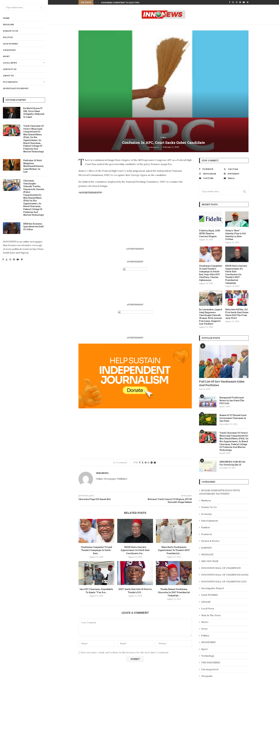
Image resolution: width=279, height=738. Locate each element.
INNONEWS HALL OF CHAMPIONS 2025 (223, 581)
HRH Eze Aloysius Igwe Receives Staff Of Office (33, 226)
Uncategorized (209, 669)
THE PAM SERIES (210, 662)
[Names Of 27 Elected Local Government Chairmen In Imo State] (208, 419)
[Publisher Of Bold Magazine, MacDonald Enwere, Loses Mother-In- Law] (11, 165)
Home (6, 18)
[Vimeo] (22, 259)
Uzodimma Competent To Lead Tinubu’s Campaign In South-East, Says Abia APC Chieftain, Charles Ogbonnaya (210, 272)
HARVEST (206, 547)
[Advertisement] (102, 217)
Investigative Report (16, 88)
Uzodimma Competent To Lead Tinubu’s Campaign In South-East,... (96, 550)
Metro (204, 622)
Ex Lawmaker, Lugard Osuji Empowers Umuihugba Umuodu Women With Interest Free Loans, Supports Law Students (210, 316)
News (204, 628)
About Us (8, 75)
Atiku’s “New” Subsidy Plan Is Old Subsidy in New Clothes (235, 235)
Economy (206, 513)
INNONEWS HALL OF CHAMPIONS (221, 567)
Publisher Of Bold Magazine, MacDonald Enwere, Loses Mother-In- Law (33, 166)
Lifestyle (206, 601)
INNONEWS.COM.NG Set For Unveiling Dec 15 (232, 463)
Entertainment (209, 520)
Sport (6, 56)
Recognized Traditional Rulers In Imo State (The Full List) (231, 400)
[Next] (99, 2)
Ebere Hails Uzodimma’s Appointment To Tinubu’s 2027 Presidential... (174, 550)
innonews (154, 147)
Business (206, 500)
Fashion (205, 527)
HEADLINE (8, 24)
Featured (206, 534)
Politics (8, 37)
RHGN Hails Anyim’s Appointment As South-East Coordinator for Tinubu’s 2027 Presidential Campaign (236, 274)
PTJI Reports (10, 82)
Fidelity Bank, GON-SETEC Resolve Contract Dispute (210, 233)
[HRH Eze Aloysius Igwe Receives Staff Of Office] (11, 228)
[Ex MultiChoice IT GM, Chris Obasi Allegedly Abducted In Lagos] (11, 113)
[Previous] (96, 2)
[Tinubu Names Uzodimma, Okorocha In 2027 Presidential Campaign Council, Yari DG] (174, 573)
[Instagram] (10, 259)
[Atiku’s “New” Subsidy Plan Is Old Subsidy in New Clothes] (236, 219)
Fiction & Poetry (210, 540)
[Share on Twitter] (143, 462)
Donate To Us (10, 31)
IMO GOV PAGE (209, 561)
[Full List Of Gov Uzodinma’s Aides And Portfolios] (223, 361)
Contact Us (9, 69)
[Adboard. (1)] (135, 345)
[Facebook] (3, 259)
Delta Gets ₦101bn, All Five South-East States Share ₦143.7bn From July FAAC (236, 313)
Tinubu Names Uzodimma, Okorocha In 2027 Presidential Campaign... (174, 592)
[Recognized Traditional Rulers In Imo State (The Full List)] (208, 402)
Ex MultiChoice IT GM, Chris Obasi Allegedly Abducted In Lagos (33, 112)
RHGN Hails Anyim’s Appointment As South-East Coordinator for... (138, 2)
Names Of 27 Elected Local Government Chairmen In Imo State (232, 418)
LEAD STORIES (10, 43)
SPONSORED (208, 642)
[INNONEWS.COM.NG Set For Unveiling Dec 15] (208, 466)
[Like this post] (136, 462)
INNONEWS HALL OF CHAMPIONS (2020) (224, 574)
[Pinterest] (14, 259)
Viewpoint (9, 50)
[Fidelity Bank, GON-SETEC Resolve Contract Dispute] (210, 219)
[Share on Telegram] (152, 462)
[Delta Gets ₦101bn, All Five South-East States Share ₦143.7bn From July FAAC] (236, 298)
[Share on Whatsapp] (148, 462)
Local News (10, 62)
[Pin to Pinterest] (145, 462)
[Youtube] (18, 259)
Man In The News (211, 615)
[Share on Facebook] (139, 462)
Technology (207, 655)
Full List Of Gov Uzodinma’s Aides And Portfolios (221, 383)
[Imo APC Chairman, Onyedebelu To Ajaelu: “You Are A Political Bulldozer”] (96, 573)
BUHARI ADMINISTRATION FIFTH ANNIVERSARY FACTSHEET (219, 492)
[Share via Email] (155, 462)
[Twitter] (7, 259)
